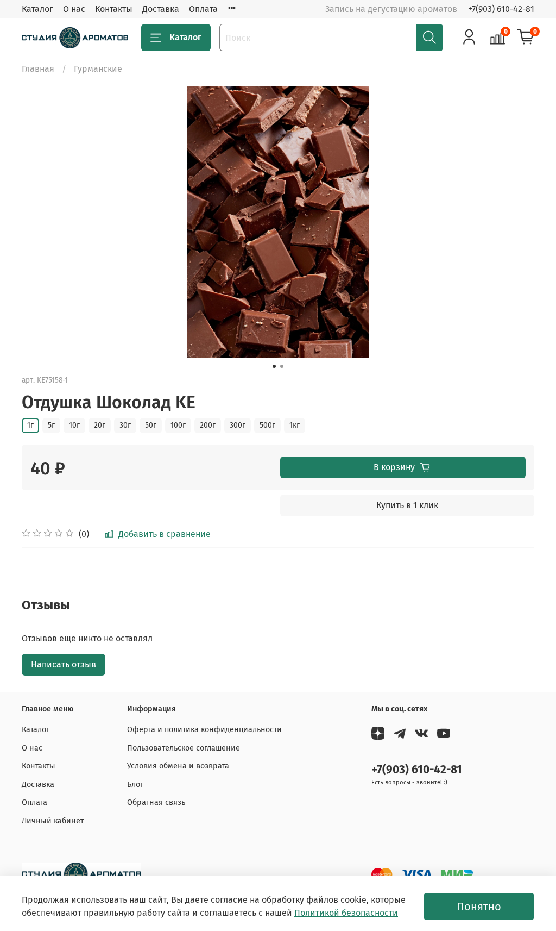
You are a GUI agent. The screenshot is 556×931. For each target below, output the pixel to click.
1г (30, 425)
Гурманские (98, 69)
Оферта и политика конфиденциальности (204, 729)
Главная (38, 69)
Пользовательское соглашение (183, 748)
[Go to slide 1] (274, 366)
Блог (135, 784)
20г (99, 425)
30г (125, 425)
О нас (74, 9)
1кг (294, 425)
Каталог (37, 9)
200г (208, 425)
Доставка (160, 9)
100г (178, 425)
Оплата (203, 9)
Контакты (113, 9)
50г (150, 425)
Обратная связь (156, 802)
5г (51, 425)
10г (74, 425)
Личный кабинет (53, 821)
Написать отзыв (63, 664)
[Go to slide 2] (281, 366)
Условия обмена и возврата (178, 766)
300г (237, 425)
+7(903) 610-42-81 (501, 9)
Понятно (479, 906)
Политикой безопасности (346, 913)
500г (267, 425)
